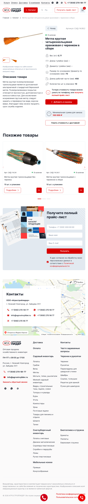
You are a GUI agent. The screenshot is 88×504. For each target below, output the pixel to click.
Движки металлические (44, 442)
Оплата (36, 348)
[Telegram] (52, 3)
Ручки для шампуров (70, 386)
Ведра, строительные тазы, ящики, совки (42, 387)
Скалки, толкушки (68, 379)
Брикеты (64, 435)
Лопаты (36, 361)
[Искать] (50, 10)
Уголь (35, 400)
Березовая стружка (69, 442)
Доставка (38, 342)
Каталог (32, 10)
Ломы (35, 453)
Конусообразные (40, 471)
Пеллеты (64, 439)
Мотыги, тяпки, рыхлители (45, 376)
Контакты (65, 342)
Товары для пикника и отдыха (43, 415)
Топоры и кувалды (41, 392)
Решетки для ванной (69, 382)
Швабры (64, 375)
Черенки (64, 361)
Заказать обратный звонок (15, 382)
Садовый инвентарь (43, 356)
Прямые (36, 467)
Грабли (36, 365)
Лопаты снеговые (41, 438)
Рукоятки (64, 365)
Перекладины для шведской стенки (68, 370)
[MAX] (62, 3)
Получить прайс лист (66, 10)
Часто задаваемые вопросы (70, 350)
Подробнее (11, 190)
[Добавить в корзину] (39, 190)
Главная (6, 18)
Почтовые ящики (41, 411)
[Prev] (3, 167)
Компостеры (38, 403)
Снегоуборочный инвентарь (42, 431)
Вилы (35, 369)
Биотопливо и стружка (72, 430)
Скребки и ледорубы (42, 449)
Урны (35, 407)
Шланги (36, 421)
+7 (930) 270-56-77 (76, 3)
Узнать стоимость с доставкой (65, 123)
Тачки (35, 424)
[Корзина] (82, 10)
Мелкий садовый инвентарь (40, 381)
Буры (35, 396)
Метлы (36, 372)
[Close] (46, 10)
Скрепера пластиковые (43, 446)
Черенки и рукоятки (70, 356)
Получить (64, 251)
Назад (52, 28)
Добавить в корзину (63, 102)
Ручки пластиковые (42, 456)
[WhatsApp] (57, 3)
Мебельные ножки (42, 462)
